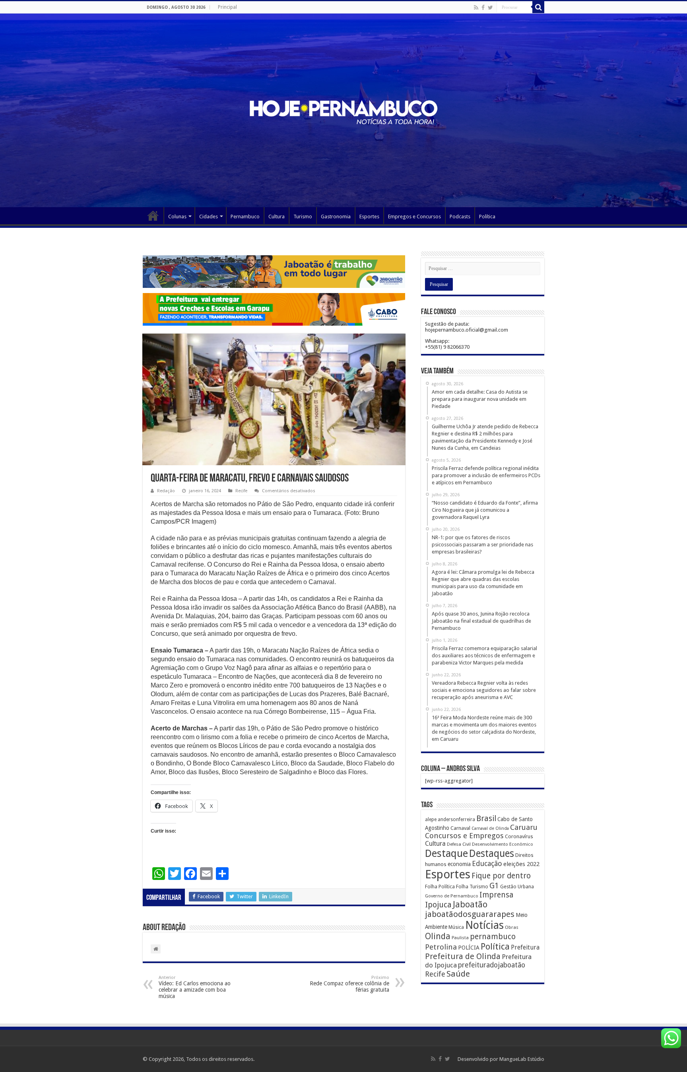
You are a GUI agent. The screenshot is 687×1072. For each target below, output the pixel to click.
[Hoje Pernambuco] (343, 110)
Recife (241, 490)
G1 (494, 885)
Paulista (460, 937)
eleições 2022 (521, 864)
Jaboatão (470, 904)
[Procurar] (538, 7)
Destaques (491, 853)
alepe (431, 819)
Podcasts (460, 216)
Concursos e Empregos (464, 835)
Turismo (302, 216)
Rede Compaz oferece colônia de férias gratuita (349, 984)
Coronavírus (519, 836)
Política (487, 216)
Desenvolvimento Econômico (502, 844)
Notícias (484, 925)
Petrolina (441, 947)
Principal (227, 7)
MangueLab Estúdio (521, 1059)
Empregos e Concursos (414, 216)
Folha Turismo (472, 886)
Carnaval (460, 828)
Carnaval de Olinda (490, 828)
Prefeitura (525, 947)
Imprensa (496, 894)
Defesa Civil (459, 844)
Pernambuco (245, 216)
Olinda (437, 936)
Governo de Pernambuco (451, 896)
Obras (511, 927)
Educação (487, 863)
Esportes (369, 216)
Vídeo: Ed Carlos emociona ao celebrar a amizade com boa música (195, 987)
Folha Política (440, 886)
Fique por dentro (501, 875)
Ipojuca (438, 904)
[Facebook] (483, 7)
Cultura (276, 216)
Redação (166, 490)
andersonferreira (456, 819)
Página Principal (153, 215)
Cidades (208, 216)
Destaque (446, 853)
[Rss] (476, 7)
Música (456, 927)
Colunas (177, 216)
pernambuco (493, 936)
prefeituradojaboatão (491, 965)
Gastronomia (336, 216)
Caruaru (524, 827)
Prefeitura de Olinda (463, 956)
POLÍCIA (468, 947)
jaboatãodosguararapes (469, 914)
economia (459, 864)
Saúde (458, 974)
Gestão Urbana (517, 886)
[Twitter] (490, 7)
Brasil (486, 818)
